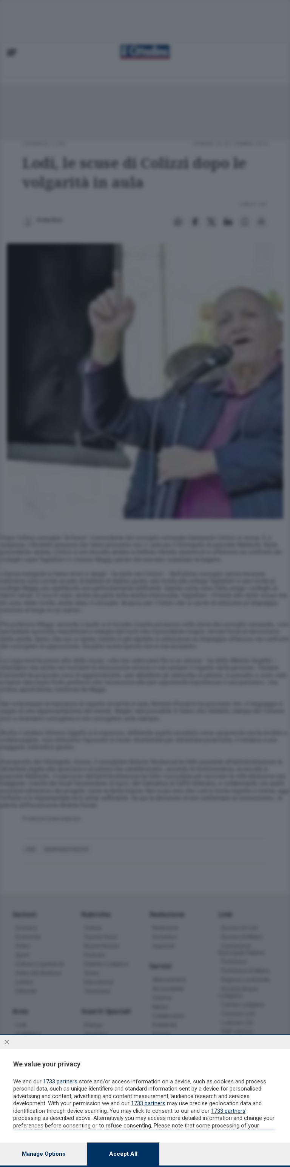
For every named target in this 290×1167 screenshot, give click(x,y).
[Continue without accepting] (7, 1042)
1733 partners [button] (60, 1081)
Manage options (43, 1153)
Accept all (123, 1153)
